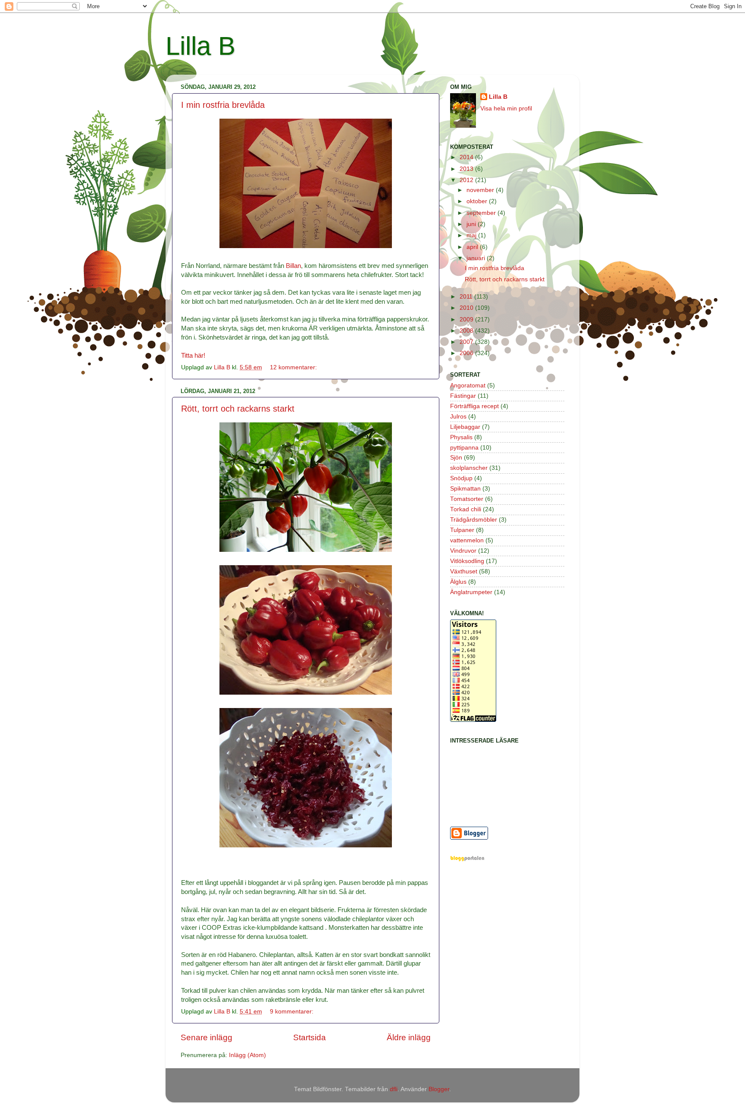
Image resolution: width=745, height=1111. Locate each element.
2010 (467, 308)
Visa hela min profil (506, 108)
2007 (467, 342)
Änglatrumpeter (471, 592)
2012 (467, 180)
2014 (467, 157)
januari (476, 258)
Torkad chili (465, 509)
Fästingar (463, 396)
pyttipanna (464, 447)
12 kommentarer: (294, 367)
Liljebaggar (465, 427)
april (473, 247)
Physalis (461, 437)
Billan (293, 265)
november (481, 190)
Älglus (458, 582)
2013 (467, 169)
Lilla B (200, 45)
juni (472, 224)
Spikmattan (465, 488)
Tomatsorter (466, 499)
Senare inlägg (206, 1037)
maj (472, 235)
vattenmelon (467, 540)
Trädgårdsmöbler (473, 519)
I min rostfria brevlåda (223, 105)
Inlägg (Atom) (247, 1055)
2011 (467, 296)
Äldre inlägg (409, 1037)
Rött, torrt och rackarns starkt (237, 408)
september (482, 213)
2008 (467, 330)
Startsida (309, 1037)
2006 (467, 353)
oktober (477, 201)
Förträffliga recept (474, 406)
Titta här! (193, 355)
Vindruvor (463, 551)
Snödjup (461, 478)
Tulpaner (462, 530)
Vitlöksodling (467, 561)
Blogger (439, 1089)
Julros (458, 416)
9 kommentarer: (292, 1011)
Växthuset (463, 571)
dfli (394, 1089)
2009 (467, 319)
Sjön (456, 457)
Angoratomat (467, 385)
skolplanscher (469, 468)
